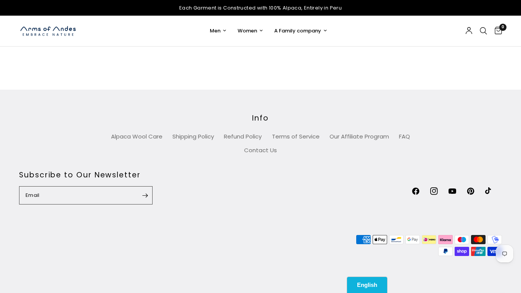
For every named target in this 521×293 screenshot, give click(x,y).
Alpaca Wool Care (136, 136)
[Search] (483, 31)
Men (215, 30)
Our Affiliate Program (359, 136)
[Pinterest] (475, 191)
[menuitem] (218, 31)
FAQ (404, 136)
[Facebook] (420, 191)
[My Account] (469, 31)
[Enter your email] (145, 195)
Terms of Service (296, 136)
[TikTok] (493, 191)
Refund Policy (243, 136)
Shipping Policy (193, 136)
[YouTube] (457, 191)
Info (260, 118)
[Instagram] (438, 191)
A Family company (297, 30)
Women (247, 30)
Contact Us (260, 150)
